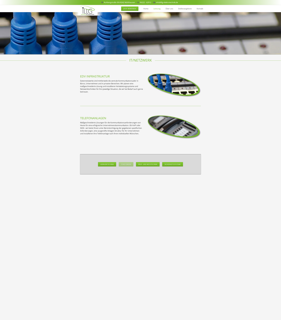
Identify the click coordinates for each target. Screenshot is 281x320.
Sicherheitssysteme (173, 164)
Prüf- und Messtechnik (147, 164)
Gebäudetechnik (107, 164)
